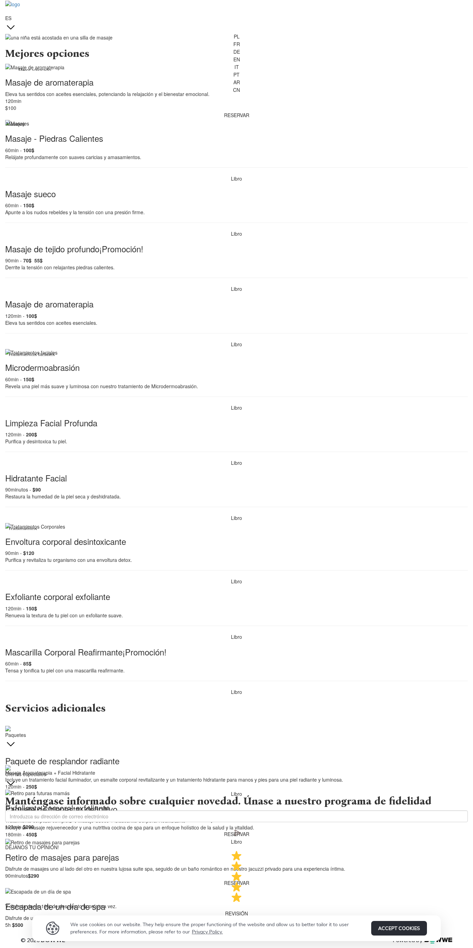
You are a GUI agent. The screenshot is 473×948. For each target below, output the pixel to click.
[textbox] (236, 708)
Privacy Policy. (207, 932)
